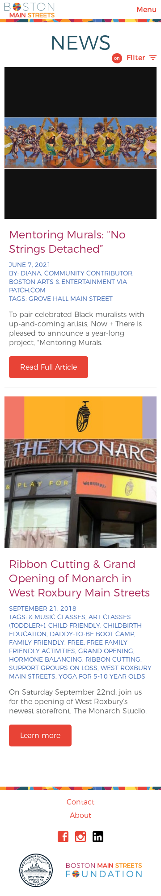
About (80, 815)
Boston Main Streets (29, 9)
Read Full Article (48, 367)
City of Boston (37, 870)
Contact (80, 802)
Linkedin (98, 836)
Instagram (80, 836)
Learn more (40, 735)
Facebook (63, 836)
